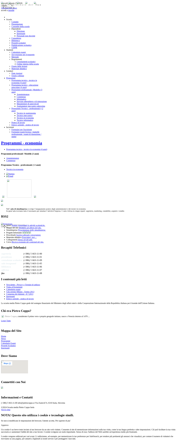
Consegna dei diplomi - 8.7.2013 (19, 294)
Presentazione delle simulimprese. (32, 230)
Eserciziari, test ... (29, 237)
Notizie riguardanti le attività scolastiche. (28, 225)
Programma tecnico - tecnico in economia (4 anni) (26, 149)
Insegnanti (10, 296)
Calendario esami (13, 289)
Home (3, 336)
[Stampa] (10, 174)
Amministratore (12, 158)
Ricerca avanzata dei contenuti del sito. (28, 242)
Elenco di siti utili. (25, 240)
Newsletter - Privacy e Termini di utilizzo (23, 285)
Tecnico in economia (14, 169)
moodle (11, 10)
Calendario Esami (8, 343)
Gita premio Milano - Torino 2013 (20, 292)
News (3, 338)
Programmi (5, 341)
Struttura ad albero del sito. (30, 228)
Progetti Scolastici (8, 346)
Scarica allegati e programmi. (28, 235)
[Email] (9, 176)
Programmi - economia (21, 143)
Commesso (10, 160)
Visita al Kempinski (14, 287)
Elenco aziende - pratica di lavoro (20, 299)
